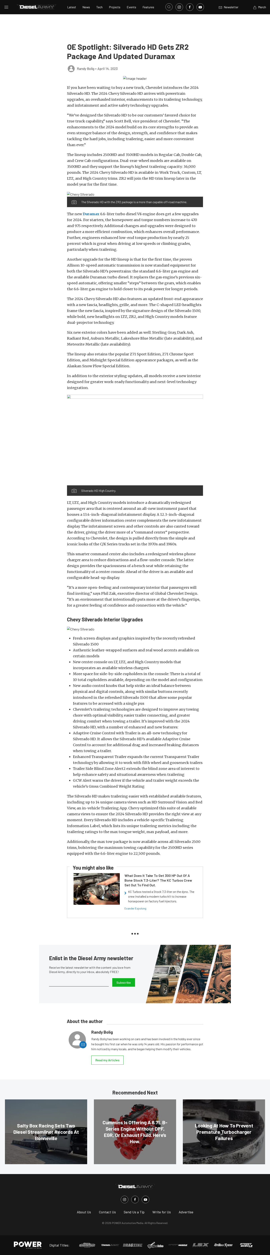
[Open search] (169, 6)
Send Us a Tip (134, 1212)
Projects (114, 7)
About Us (84, 1212)
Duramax (91, 214)
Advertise (186, 1212)
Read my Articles (107, 1060)
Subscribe (123, 982)
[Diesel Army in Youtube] (145, 1199)
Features (148, 7)
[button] (135, 78)
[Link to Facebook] (190, 7)
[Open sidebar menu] (6, 7)
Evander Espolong (135, 908)
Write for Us (161, 1212)
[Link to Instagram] (179, 7)
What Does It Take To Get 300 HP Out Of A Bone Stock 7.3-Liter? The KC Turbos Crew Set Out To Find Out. (158, 880)
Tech (99, 7)
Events (131, 7)
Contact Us (107, 1212)
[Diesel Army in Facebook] (135, 1199)
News (86, 7)
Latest (71, 7)
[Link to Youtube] (200, 7)
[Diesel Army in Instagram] (124, 1199)
